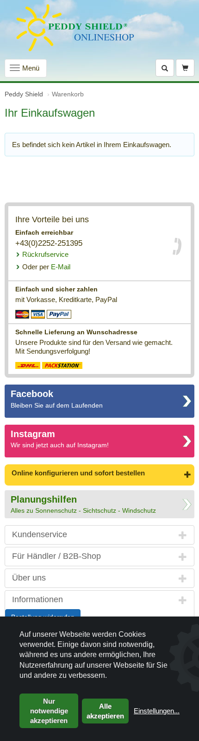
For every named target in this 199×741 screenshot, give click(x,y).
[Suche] (164, 68)
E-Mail (46, 267)
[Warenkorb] (185, 68)
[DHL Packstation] (62, 365)
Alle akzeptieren (105, 711)
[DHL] (27, 365)
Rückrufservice (45, 254)
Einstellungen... (157, 711)
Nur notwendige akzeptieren (49, 710)
